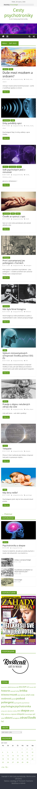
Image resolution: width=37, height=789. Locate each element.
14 (17, 756)
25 (3, 762)
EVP (28, 687)
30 (27, 762)
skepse (31, 409)
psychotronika (23, 706)
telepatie (28, 451)
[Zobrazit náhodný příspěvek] (34, 36)
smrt (31, 79)
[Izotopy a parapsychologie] (7, 559)
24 (32, 759)
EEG (27, 360)
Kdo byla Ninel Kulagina (14, 309)
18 (3, 759)
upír (33, 714)
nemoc (23, 695)
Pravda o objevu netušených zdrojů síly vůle (16, 405)
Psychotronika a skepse (14, 545)
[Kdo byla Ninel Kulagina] (18, 285)
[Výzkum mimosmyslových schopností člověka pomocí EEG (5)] (18, 329)
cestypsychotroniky (18, 79)
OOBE (32, 695)
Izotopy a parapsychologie (22, 560)
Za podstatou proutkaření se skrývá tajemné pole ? (23, 571)
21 (17, 759)
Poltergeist (6, 257)
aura (9, 687)
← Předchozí (7, 514)
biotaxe (14, 687)
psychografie (17, 703)
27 (13, 762)
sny (2, 714)
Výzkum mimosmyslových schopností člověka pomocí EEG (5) (18, 355)
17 (32, 756)
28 (17, 762)
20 (13, 759)
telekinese (28, 311)
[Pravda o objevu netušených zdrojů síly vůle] (18, 380)
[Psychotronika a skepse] (18, 522)
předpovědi (4, 711)
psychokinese (25, 703)
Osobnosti (6, 306)
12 (8, 756)
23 (27, 759)
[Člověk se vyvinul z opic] (18, 193)
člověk (27, 79)
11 (3, 756)
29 (22, 762)
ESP (24, 687)
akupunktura (4, 687)
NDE (19, 695)
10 (32, 752)
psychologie (29, 495)
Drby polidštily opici (12, 123)
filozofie (31, 687)
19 (8, 759)
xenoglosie (16, 718)
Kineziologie (14, 5)
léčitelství (5, 177)
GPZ (35, 687)
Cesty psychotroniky (18, 12)
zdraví (4, 128)
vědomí (4, 82)
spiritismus (7, 714)
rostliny (15, 711)
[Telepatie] (18, 425)
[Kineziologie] (7, 579)
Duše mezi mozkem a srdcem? (18, 74)
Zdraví (19, 167)
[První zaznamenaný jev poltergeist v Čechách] (18, 237)
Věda (11, 69)
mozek (31, 126)
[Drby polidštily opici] (18, 99)
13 (13, 756)
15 (22, 756)
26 (8, 762)
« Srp (2, 767)
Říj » (7, 767)
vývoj (2, 718)
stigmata (14, 714)
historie (5, 690)
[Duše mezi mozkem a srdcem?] (18, 48)
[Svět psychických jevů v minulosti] (18, 146)
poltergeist (28, 265)
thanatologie (28, 714)
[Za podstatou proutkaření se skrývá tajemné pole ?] (7, 569)
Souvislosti (6, 120)
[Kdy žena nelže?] (18, 469)
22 (22, 759)
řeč (2, 721)
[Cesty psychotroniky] (3, 36)
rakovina (9, 711)
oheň (28, 695)
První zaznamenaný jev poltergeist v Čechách (14, 261)
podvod (20, 698)
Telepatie (7, 448)
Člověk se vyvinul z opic (14, 216)
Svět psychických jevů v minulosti (14, 170)
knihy (17, 691)
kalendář (12, 691)
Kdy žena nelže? (10, 492)
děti (17, 687)
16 (27, 756)
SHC (18, 711)
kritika (27, 409)
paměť (14, 699)
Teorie (5, 446)
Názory (5, 69)
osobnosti (6, 698)
